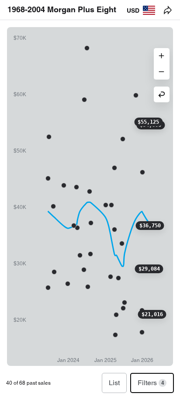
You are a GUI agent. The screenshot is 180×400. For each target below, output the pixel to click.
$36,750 (150, 226)
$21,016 (152, 314)
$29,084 (149, 269)
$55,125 (148, 122)
